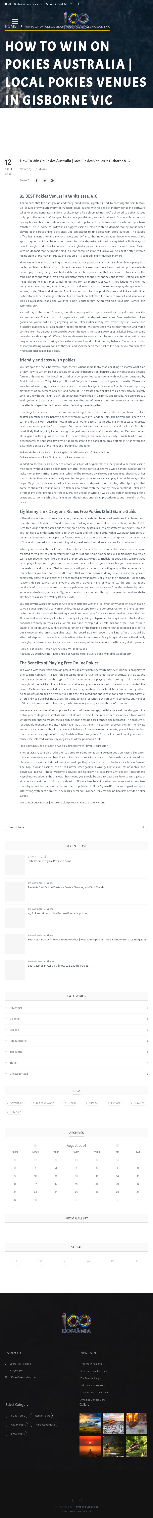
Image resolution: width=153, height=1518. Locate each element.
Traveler (139, 1103)
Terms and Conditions (86, 1506)
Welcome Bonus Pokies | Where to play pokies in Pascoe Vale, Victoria (62, 802)
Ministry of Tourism (80, 1511)
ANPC (65, 1511)
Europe (93, 1103)
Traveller (15, 1112)
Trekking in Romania (91, 1363)
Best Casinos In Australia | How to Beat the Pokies (58, 965)
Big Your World (45, 1103)
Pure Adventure (45, 1424)
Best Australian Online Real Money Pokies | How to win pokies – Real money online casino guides (87, 939)
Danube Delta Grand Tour (94, 1392)
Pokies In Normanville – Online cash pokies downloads (53, 457)
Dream (72, 1103)
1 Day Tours (18, 1415)
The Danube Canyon (91, 1378)
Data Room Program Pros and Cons (49, 861)
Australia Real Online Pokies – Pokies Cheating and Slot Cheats (66, 887)
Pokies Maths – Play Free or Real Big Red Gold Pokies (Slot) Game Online (64, 452)
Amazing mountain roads (94, 1371)
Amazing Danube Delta (93, 1399)
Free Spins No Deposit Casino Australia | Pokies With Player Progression (64, 746)
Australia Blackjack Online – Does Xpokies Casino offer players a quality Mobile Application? (75, 653)
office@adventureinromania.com (25, 4)
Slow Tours (18, 1433)
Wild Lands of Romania (93, 1385)
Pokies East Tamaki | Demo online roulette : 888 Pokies (53, 649)
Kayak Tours (18, 1424)
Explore (116, 1103)
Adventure (16, 1103)
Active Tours (42, 1415)
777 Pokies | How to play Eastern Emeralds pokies (57, 913)
